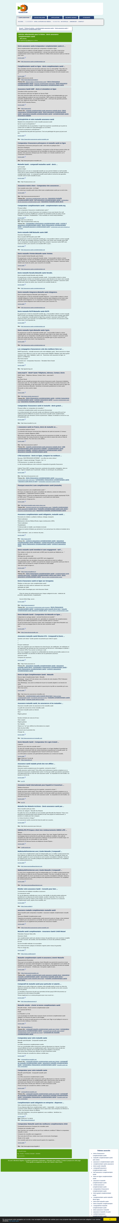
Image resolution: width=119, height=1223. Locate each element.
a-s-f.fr (23, 781)
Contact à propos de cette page (71, 1160)
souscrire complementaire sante (26, 510)
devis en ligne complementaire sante (36, 81)
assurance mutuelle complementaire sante (37, 114)
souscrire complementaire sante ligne (44, 83)
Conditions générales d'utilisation (35, 1160)
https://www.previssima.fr (28, 1120)
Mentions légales (19, 1160)
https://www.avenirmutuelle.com (30, 973)
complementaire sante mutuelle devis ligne (47, 609)
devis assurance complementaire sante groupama (38, 607)
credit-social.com (25, 847)
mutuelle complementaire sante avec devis (53, 509)
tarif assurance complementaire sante (47, 200)
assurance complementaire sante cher (36, 198)
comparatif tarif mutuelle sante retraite (53, 1031)
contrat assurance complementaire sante (100, 1186)
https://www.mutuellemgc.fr (28, 571)
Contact (81, 21)
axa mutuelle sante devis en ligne (39, 697)
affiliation (55, 17)
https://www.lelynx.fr (26, 760)
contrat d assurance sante (43, 400)
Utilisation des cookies (53, 1160)
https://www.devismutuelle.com (29, 632)
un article (64, 21)
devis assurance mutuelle (101, 1210)
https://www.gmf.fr (26, 108)
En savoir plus (14, 1221)
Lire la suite (21, 58)
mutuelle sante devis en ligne (35, 699)
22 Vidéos (28, 40)
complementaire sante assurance (103, 1164)
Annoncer (73, 21)
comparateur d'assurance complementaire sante (42, 223)
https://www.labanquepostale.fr (29, 79)
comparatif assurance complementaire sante (36, 227)
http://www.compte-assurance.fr (30, 396)
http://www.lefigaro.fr (26, 1027)
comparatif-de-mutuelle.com (29, 1059)
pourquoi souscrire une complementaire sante (38, 507)
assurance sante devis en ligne (28, 481)
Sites (36, 21)
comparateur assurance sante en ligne (49, 481)
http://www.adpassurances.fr (29, 1001)
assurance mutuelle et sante (102, 1212)
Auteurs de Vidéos (44, 21)
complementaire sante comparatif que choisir (30, 1032)
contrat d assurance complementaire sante (49, 85)
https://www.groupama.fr (27, 605)
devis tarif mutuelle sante (101, 1201)
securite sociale (70, 17)
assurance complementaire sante (103, 1162)
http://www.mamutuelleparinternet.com (31, 866)
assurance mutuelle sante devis (52, 202)
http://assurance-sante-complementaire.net (33, 61)
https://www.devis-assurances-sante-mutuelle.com (35, 139)
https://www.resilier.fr (26, 906)
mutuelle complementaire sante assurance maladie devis (43, 110)
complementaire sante (24, 18)
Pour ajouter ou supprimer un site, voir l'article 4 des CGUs (44, 1162)
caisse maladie (39, 17)
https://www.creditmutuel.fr (28, 953)
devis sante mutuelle (99, 1166)
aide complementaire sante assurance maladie (41, 447)
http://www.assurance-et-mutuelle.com (31, 738)
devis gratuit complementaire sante (102, 1194)
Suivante (32, 1153)
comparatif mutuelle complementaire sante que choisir (42, 1029)
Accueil (20, 21)
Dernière (38, 1153)
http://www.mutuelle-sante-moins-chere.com (33, 505)
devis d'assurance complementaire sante (42, 111)
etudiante (86, 17)
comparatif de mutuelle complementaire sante (100, 1206)
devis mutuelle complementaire (103, 1203)
